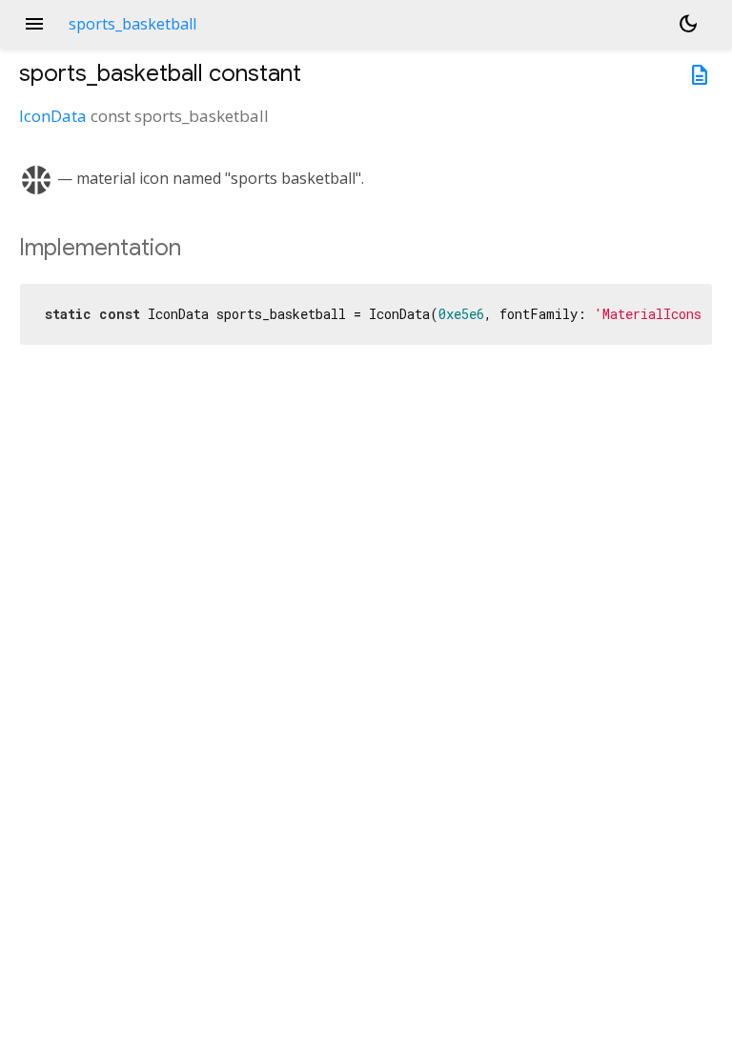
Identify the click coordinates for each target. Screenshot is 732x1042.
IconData (53, 116)
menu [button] (34, 23)
